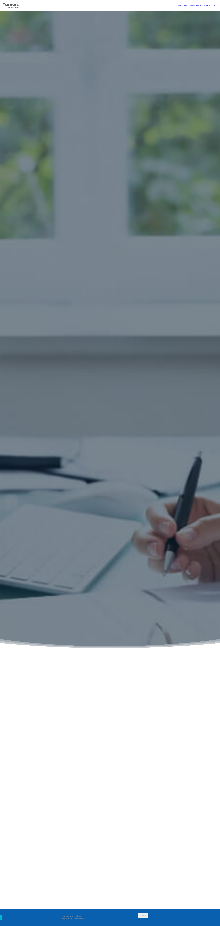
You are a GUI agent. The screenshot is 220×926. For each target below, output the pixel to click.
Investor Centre (182, 5)
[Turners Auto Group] (11, 5)
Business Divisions (195, 5)
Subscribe (143, 916)
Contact (215, 5)
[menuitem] (183, 5)
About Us (207, 5)
